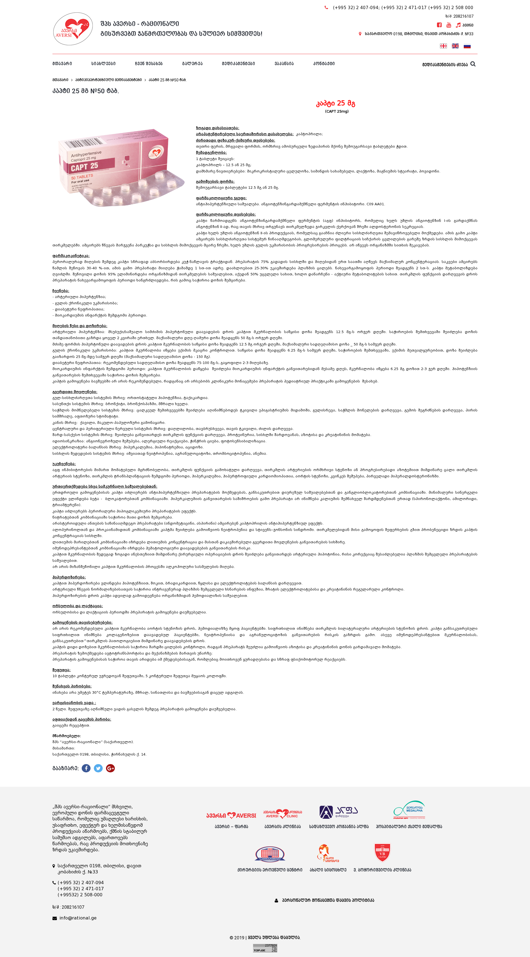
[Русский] (467, 45)
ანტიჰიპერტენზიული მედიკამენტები (108, 80)
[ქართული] (443, 45)
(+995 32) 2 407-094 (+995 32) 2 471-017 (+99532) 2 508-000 (81, 889)
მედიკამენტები (238, 64)
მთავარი (62, 64)
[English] (455, 45)
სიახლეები (103, 64)
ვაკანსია (284, 64)
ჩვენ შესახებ (149, 64)
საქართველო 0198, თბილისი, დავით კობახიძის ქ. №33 (419, 33)
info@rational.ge (78, 918)
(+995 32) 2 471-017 (404, 7)
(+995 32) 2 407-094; (356, 7)
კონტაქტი (324, 64)
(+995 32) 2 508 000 (450, 7)
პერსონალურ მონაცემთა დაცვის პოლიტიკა (328, 900)
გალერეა (192, 64)
